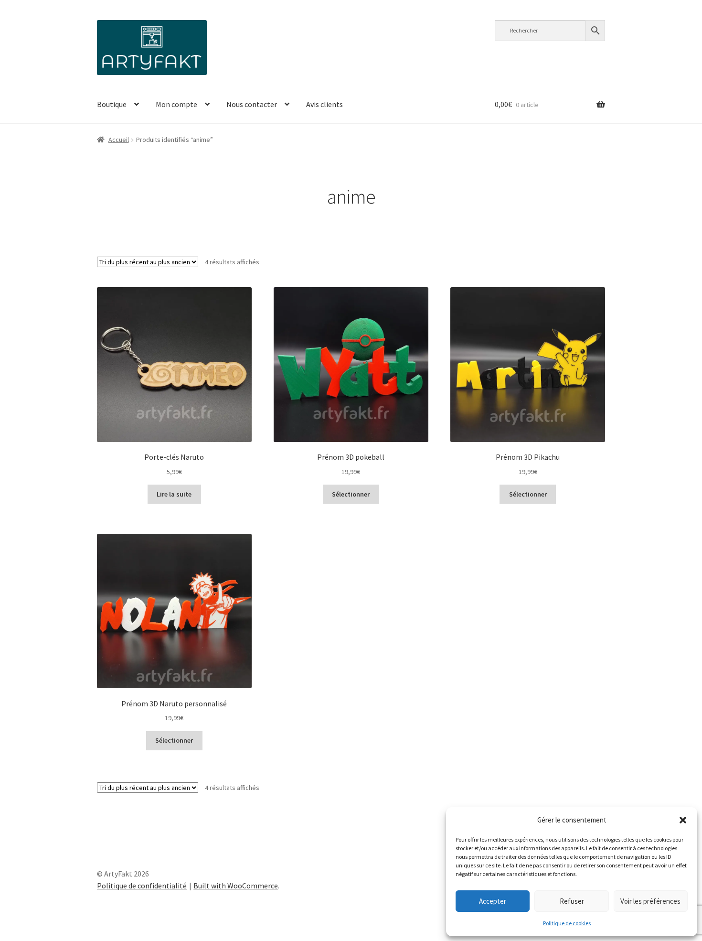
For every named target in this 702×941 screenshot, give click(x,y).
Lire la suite (174, 494)
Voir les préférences (650, 901)
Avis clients (324, 104)
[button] (683, 820)
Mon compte (176, 104)
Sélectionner (351, 494)
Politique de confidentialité (142, 885)
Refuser (572, 901)
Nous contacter (251, 104)
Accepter (492, 901)
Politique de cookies (567, 923)
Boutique (112, 104)
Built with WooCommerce (235, 885)
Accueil (118, 139)
